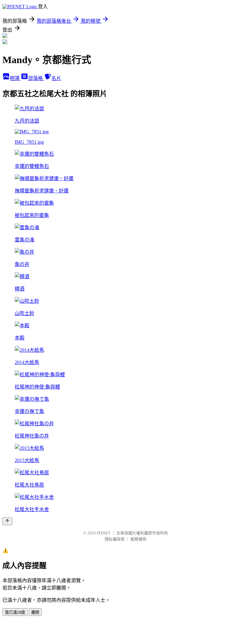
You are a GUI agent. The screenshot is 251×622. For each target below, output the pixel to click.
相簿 (15, 78)
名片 (56, 78)
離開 (35, 612)
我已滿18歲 (15, 612)
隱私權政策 (115, 539)
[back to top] (7, 521)
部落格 (36, 78)
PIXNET (104, 533)
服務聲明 (138, 539)
